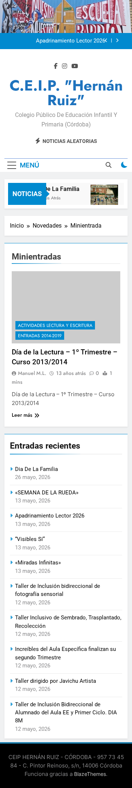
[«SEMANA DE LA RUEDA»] (103, 198)
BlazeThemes (90, 774)
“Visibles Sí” (30, 539)
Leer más (22, 415)
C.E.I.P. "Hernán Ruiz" (66, 93)
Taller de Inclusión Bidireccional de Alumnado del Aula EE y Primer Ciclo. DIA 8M (66, 712)
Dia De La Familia (55, 188)
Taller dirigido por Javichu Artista (55, 681)
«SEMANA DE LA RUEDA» (46, 492)
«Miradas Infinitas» (38, 562)
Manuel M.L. (32, 373)
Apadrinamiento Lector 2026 (70, 41)
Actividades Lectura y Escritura (55, 325)
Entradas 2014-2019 (40, 335)
